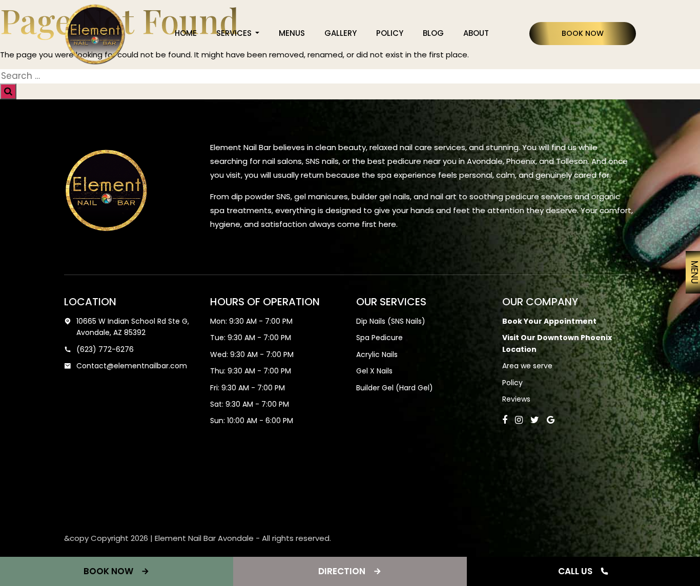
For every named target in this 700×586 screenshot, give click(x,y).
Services (235, 33)
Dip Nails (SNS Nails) (390, 321)
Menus (292, 33)
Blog (433, 33)
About (476, 33)
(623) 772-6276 (105, 349)
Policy (389, 33)
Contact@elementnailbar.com (131, 366)
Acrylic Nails (377, 354)
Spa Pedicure (379, 337)
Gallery (340, 33)
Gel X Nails (374, 371)
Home (186, 33)
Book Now (583, 33)
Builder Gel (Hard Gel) (394, 388)
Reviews (516, 399)
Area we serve (527, 366)
